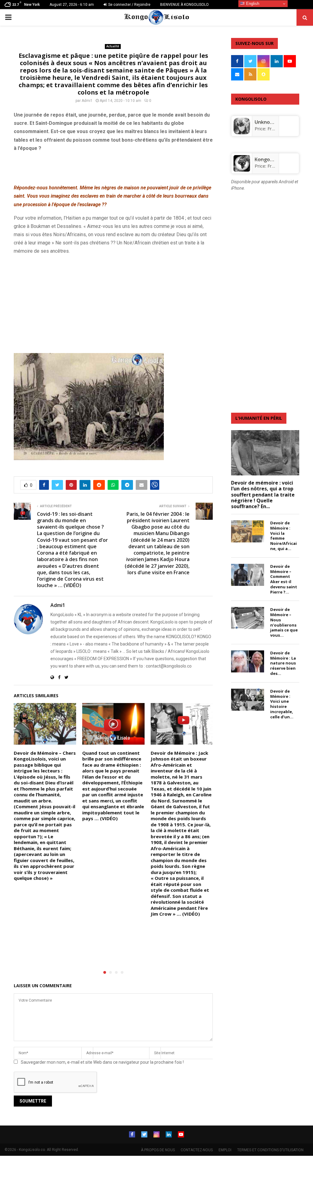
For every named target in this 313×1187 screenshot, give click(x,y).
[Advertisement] (85, 167)
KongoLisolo (269, 159)
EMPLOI (225, 1150)
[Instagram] (156, 1134)
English (252, 3)
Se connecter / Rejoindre (128, 4)
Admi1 (87, 101)
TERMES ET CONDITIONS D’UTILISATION (270, 1150)
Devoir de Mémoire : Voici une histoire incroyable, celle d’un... (281, 704)
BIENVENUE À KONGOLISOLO (184, 4)
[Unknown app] (242, 132)
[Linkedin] (169, 1134)
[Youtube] (181, 1134)
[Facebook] (132, 1134)
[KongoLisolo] (242, 169)
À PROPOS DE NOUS (158, 1150)
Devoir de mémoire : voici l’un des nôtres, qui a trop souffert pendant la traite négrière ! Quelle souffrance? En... (263, 494)
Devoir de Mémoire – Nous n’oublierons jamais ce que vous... (284, 622)
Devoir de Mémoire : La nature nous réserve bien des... (283, 663)
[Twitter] (144, 1134)
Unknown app (271, 122)
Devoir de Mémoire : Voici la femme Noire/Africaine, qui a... (283, 535)
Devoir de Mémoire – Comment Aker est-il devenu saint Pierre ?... (283, 579)
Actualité (112, 46)
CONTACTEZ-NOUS (197, 1150)
